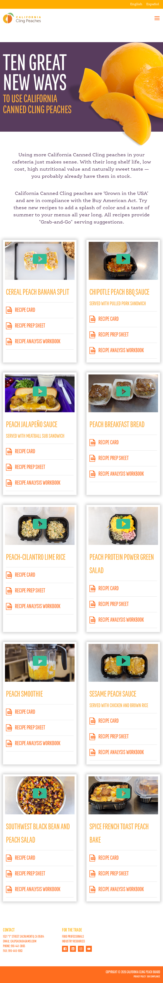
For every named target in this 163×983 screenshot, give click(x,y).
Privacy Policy (140, 976)
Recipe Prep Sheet (30, 326)
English (136, 4)
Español (152, 4)
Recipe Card (25, 310)
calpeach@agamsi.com (24, 941)
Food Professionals (73, 937)
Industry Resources (73, 941)
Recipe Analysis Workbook (37, 341)
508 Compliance (153, 976)
